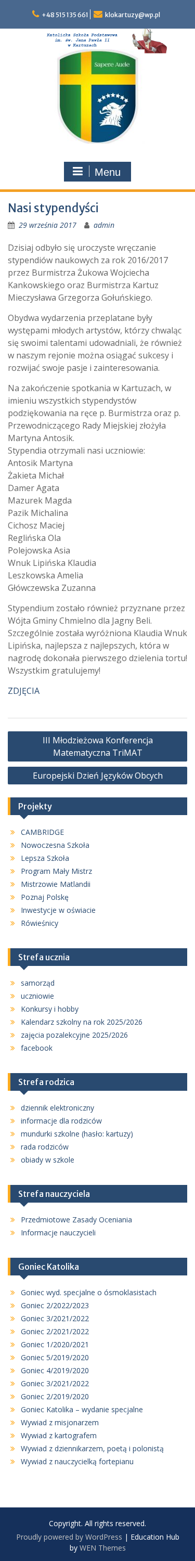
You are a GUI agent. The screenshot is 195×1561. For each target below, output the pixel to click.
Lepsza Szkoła (45, 858)
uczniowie (37, 996)
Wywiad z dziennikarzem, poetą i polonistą (92, 1448)
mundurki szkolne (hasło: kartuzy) (77, 1134)
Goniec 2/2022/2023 (55, 1305)
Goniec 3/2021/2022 (55, 1318)
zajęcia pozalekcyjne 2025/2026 (74, 1035)
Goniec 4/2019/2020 (55, 1370)
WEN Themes (103, 1548)
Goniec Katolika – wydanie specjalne (82, 1409)
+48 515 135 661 (65, 15)
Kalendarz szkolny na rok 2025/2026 (81, 1022)
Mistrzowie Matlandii (55, 884)
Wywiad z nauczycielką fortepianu (77, 1461)
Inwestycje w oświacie (58, 910)
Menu (108, 172)
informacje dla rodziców (61, 1121)
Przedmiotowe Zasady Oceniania (76, 1219)
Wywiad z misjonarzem (60, 1422)
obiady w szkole (47, 1160)
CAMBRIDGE (42, 832)
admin (104, 225)
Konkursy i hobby (50, 1009)
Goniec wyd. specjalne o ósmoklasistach (89, 1292)
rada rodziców (45, 1147)
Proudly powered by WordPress (69, 1537)
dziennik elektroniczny (57, 1108)
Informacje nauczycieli (58, 1232)
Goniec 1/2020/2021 (55, 1344)
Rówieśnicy (39, 923)
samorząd (38, 983)
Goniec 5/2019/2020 (55, 1357)
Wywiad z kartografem (59, 1435)
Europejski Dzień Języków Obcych (98, 775)
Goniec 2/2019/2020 (55, 1396)
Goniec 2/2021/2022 (55, 1331)
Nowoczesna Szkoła (55, 845)
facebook (37, 1048)
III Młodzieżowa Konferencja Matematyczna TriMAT (98, 746)
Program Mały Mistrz (56, 871)
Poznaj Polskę (45, 897)
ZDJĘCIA (24, 690)
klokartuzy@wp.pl (132, 15)
